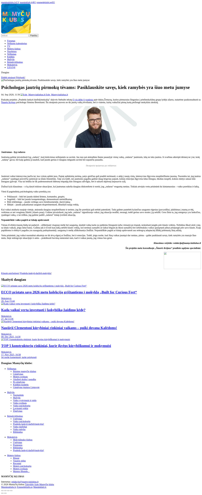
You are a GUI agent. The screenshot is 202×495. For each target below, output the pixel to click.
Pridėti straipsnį (8, 77)
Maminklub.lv (39, 487)
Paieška (33, 35)
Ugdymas (17, 418)
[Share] (5, 490)
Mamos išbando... (21, 471)
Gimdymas (18, 374)
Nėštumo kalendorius (17, 43)
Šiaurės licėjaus (8, 102)
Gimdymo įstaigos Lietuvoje (26, 387)
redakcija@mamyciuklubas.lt (24, 481)
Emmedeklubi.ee (25, 487)
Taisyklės (29, 484)
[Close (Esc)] (2, 490)
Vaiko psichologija (21, 405)
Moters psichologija (22, 466)
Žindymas (17, 411)
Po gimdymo (19, 382)
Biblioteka (18, 432)
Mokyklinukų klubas (22, 439)
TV (8, 46)
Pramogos (17, 445)
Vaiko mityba (19, 429)
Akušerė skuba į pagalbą (24, 379)
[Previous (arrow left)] (2, 493)
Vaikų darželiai (20, 426)
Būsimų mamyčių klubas (24, 371)
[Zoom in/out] (11, 490)
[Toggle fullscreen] (8, 490)
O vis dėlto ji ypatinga (83, 99)
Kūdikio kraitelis (21, 384)
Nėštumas (11, 54)
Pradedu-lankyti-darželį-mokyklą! (35, 273)
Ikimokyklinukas (15, 62)
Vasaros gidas (19, 460)
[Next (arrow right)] (5, 493)
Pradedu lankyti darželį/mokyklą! (28, 424)
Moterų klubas (14, 49)
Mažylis (10, 59)
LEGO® (11, 67)
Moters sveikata (20, 376)
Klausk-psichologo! (10, 273)
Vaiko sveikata (20, 403)
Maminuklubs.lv (8, 487)
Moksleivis (12, 64)
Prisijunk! (20, 77)
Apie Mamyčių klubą (44, 484)
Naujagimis (18, 395)
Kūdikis (10, 56)
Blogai (16, 458)
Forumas (11, 41)
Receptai (17, 463)
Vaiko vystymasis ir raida (24, 400)
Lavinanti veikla (20, 408)
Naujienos (12, 51)
